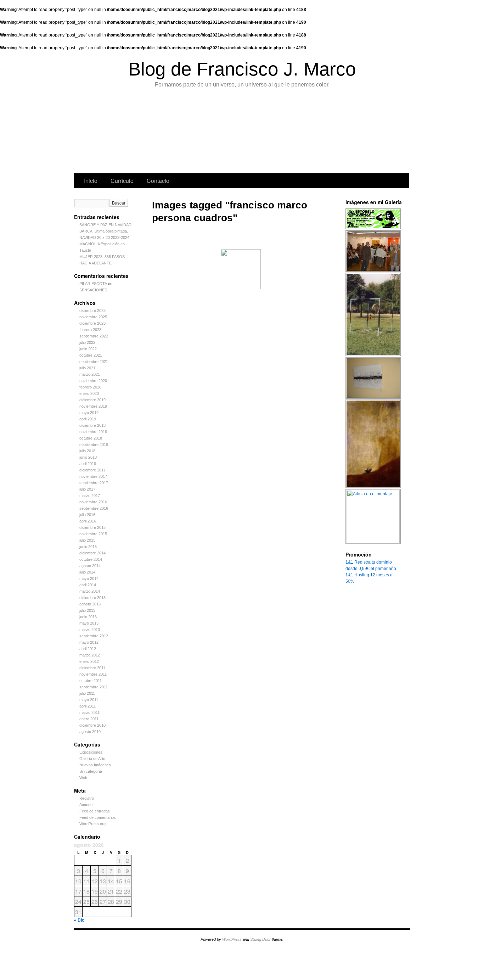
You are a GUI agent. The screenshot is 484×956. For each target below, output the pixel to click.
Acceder (86, 805)
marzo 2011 (89, 712)
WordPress (232, 939)
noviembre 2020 (93, 381)
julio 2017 (87, 489)
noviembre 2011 (93, 674)
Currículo (122, 181)
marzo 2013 (89, 629)
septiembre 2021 (93, 361)
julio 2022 (87, 342)
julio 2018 (87, 451)
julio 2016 (87, 515)
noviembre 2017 (93, 476)
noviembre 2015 (93, 534)
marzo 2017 (89, 495)
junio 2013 (88, 617)
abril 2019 (87, 419)
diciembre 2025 (92, 310)
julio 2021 (87, 368)
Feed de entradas (94, 811)
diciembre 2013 (92, 598)
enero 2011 (89, 719)
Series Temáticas (202, 132)
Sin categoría (90, 771)
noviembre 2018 (93, 432)
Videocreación (343, 132)
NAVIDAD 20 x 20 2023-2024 (104, 237)
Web (83, 778)
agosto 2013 (90, 604)
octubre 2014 (90, 559)
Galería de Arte (92, 758)
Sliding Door (260, 939)
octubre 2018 (90, 438)
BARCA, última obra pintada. (103, 231)
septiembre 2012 (93, 636)
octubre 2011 (90, 680)
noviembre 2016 (93, 502)
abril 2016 (87, 521)
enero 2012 (89, 661)
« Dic (79, 920)
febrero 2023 (90, 330)
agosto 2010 (90, 731)
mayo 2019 (89, 412)
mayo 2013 (89, 623)
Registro (86, 798)
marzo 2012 (89, 655)
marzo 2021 (89, 374)
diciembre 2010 (92, 725)
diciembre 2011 (92, 668)
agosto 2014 (90, 566)
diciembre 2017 (92, 470)
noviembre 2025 (93, 317)
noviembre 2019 (93, 406)
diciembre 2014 (92, 553)
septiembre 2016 (93, 508)
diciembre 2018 (92, 425)
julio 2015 (87, 540)
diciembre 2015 (92, 527)
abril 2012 (87, 649)
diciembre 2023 (92, 323)
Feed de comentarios (97, 817)
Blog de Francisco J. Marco (242, 68)
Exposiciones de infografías (237, 132)
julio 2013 (87, 610)
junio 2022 (88, 349)
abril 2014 (87, 585)
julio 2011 (87, 693)
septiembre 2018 (93, 444)
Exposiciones (272, 132)
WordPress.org (92, 824)
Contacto (158, 181)
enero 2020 (89, 393)
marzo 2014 (89, 591)
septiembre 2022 (93, 336)
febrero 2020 (90, 387)
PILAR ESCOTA (93, 283)
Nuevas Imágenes (95, 765)
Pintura (129, 132)
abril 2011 (87, 706)
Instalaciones (307, 132)
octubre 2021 (90, 355)
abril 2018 (87, 464)
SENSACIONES (93, 290)
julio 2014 (87, 572)
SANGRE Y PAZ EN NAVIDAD (105, 225)
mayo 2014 (89, 578)
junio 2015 (88, 546)
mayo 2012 (89, 642)
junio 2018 (88, 457)
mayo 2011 (88, 700)
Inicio (90, 181)
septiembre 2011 (93, 687)
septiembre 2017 (93, 483)
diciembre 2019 (92, 400)
